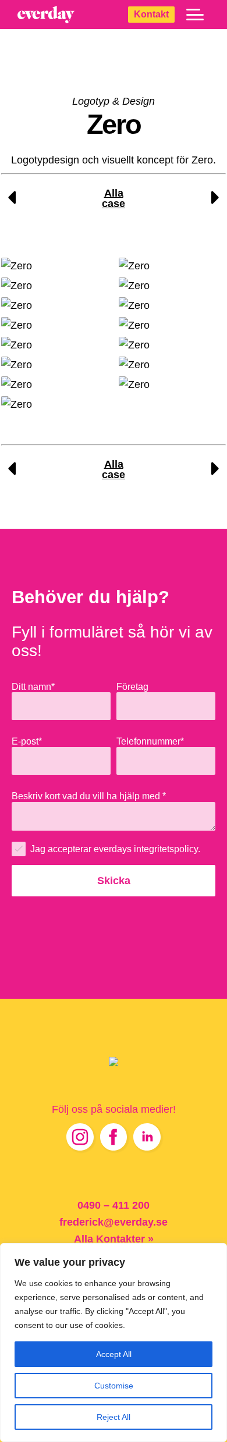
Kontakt (151, 14)
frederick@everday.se (113, 1222)
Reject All (113, 1417)
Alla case (113, 198)
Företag (132, 686)
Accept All (114, 1354)
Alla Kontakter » (114, 1239)
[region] (113, 1342)
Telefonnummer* (150, 741)
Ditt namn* (33, 686)
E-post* (27, 741)
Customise (113, 1385)
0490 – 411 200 (113, 1205)
